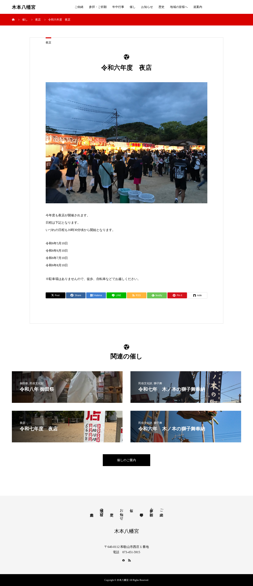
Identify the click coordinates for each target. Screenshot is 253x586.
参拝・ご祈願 (98, 6)
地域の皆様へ (179, 6)
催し (133, 6)
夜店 (48, 42)
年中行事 (118, 6)
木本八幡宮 (24, 7)
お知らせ (147, 6)
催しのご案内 (126, 460)
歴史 (161, 6)
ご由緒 (79, 6)
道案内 (197, 6)
